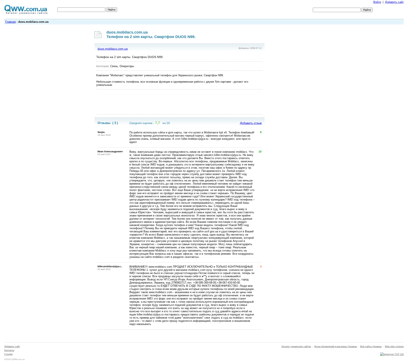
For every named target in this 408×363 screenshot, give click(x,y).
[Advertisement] (179, 102)
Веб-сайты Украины (371, 346)
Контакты (9, 350)
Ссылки (8, 354)
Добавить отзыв (251, 123)
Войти (377, 2)
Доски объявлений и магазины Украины (335, 346)
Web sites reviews (394, 346)
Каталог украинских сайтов (296, 346)
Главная (10, 21)
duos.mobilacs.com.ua (113, 48)
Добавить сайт (394, 2)
